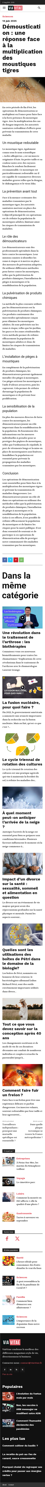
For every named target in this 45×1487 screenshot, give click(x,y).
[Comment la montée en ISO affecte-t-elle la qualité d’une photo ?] (8, 1197)
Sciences (7, 16)
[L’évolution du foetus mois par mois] (8, 1396)
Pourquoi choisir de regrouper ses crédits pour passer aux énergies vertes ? (22, 1471)
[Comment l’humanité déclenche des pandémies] (8, 1423)
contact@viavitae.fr (31, 1363)
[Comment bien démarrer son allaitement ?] (8, 1300)
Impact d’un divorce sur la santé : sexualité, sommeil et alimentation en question (21, 888)
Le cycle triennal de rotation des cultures (22, 761)
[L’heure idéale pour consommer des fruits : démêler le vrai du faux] (8, 1261)
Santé (19, 1257)
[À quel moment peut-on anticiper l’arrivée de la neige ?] (22, 798)
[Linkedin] (10, 1369)
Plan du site (7, 1374)
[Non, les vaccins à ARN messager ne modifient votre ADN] (8, 1408)
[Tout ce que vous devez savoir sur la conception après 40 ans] (22, 1009)
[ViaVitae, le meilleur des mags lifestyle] (20, 8)
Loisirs (20, 1193)
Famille (20, 1297)
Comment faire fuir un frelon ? (20, 1092)
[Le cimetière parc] (8, 1181)
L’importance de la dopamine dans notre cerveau (28, 1324)
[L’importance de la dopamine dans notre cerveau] (8, 1320)
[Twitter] (10, 559)
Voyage (20, 1178)
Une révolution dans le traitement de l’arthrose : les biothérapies (21, 639)
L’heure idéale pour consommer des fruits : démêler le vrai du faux (28, 1265)
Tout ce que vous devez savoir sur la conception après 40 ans (21, 1031)
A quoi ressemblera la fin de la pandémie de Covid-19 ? (28, 1284)
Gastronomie (24, 1213)
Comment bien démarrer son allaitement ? (24, 1304)
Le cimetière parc (25, 1182)
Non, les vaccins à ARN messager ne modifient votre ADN (28, 1409)
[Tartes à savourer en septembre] (8, 1216)
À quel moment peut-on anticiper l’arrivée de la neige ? (21, 820)
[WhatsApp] (21, 559)
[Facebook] (4, 559)
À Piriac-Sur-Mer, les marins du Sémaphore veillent (28, 1166)
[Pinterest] (15, 559)
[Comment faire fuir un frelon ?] (22, 1075)
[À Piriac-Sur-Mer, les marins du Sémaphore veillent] (8, 1162)
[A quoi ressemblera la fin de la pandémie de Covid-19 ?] (8, 1280)
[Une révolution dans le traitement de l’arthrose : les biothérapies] (22, 617)
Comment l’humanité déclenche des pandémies (28, 1424)
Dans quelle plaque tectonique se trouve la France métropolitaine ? (34, 1131)
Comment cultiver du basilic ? (20, 1445)
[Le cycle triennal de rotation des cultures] (22, 744)
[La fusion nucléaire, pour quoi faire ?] (22, 687)
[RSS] (16, 1369)
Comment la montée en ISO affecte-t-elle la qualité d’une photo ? (29, 1201)
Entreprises (23, 1158)
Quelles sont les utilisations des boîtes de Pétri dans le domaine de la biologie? (21, 959)
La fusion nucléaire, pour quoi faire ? (21, 704)
